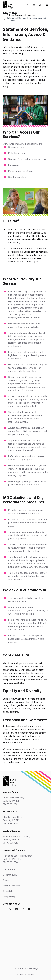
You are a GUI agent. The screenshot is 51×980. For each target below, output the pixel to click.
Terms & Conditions (11, 886)
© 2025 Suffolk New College (25, 968)
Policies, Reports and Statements (21, 15)
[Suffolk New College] (8, 5)
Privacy (6, 880)
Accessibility (8, 891)
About (14, 12)
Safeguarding (9, 896)
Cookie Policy (9, 869)
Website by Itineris (25, 974)
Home (5, 12)
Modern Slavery (10, 875)
